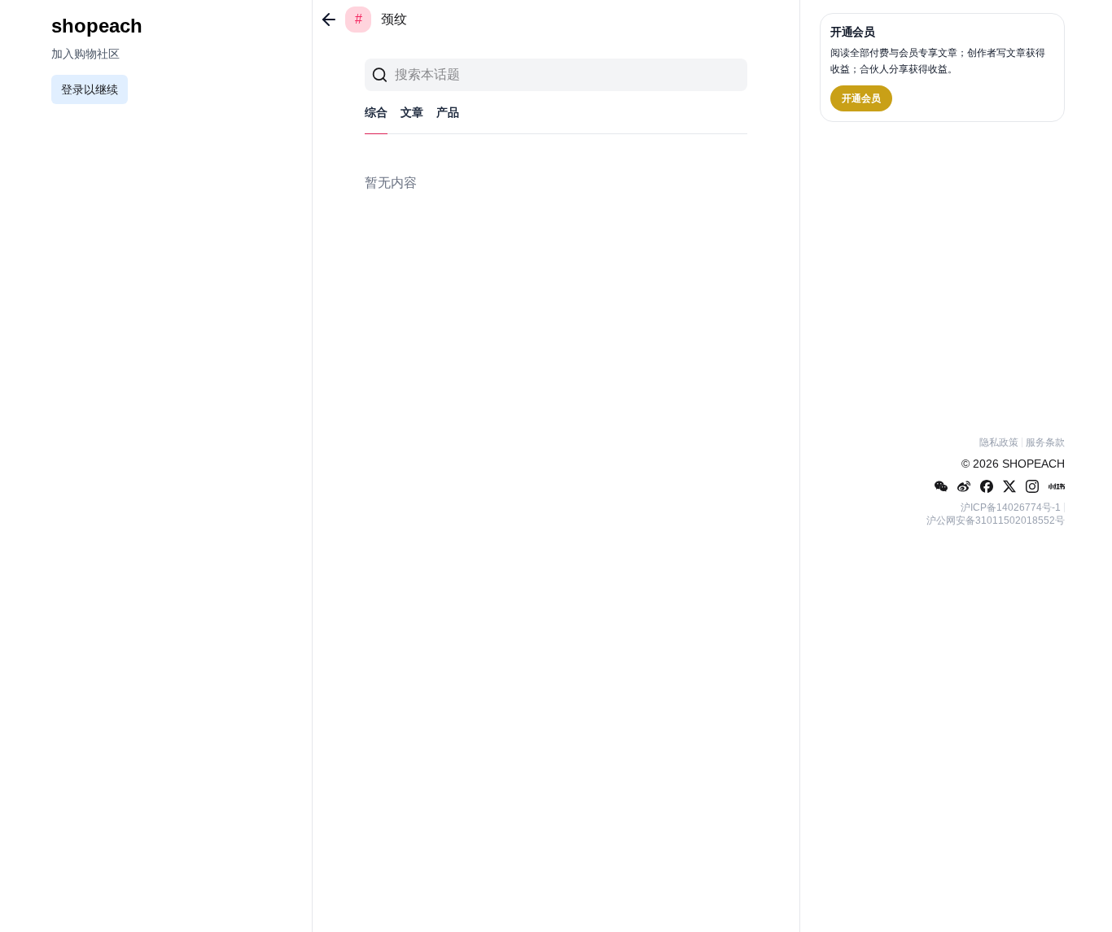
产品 (447, 112)
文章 (412, 112)
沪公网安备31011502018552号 (995, 520)
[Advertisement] (942, 275)
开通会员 (861, 98)
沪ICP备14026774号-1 (1011, 507)
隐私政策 (998, 442)
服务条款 (1045, 442)
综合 (376, 112)
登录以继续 (89, 89)
